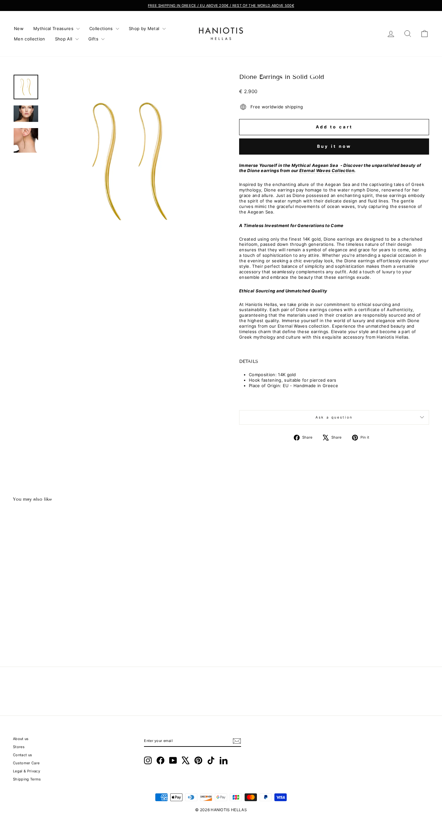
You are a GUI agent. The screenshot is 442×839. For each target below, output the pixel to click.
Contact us (22, 755)
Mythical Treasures (54, 28)
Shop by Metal (145, 28)
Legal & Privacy (26, 771)
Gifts (94, 38)
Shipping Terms (27, 779)
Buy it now (334, 146)
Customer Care (26, 763)
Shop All (64, 38)
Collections (101, 28)
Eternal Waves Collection (326, 170)
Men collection (29, 38)
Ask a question (334, 417)
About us (21, 738)
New (19, 28)
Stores (19, 747)
